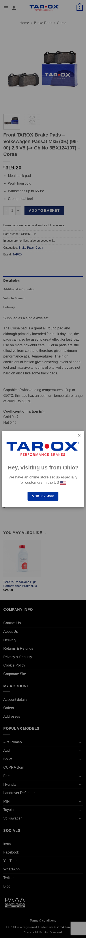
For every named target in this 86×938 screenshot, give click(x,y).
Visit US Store (43, 496)
